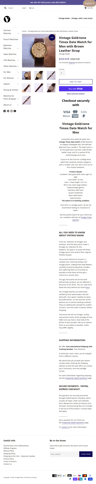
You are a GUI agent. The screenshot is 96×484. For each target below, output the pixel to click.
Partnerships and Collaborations (16, 446)
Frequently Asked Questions (76, 378)
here (88, 287)
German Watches (11, 32)
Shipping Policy (9, 453)
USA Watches (11, 60)
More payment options (76, 93)
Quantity (61, 69)
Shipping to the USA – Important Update (19, 456)
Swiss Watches (10, 54)
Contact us (8, 464)
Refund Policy (9, 451)
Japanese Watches (11, 47)
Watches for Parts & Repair (11, 97)
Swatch (11, 84)
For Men (11, 72)
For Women (11, 78)
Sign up (31, 8)
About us (11, 105)
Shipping (71, 62)
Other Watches (11, 66)
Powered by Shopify (30, 477)
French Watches (11, 39)
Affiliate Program (10, 448)
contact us (65, 427)
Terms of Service (10, 461)
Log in (24, 8)
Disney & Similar (11, 90)
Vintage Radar (19, 477)
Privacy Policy (9, 459)
